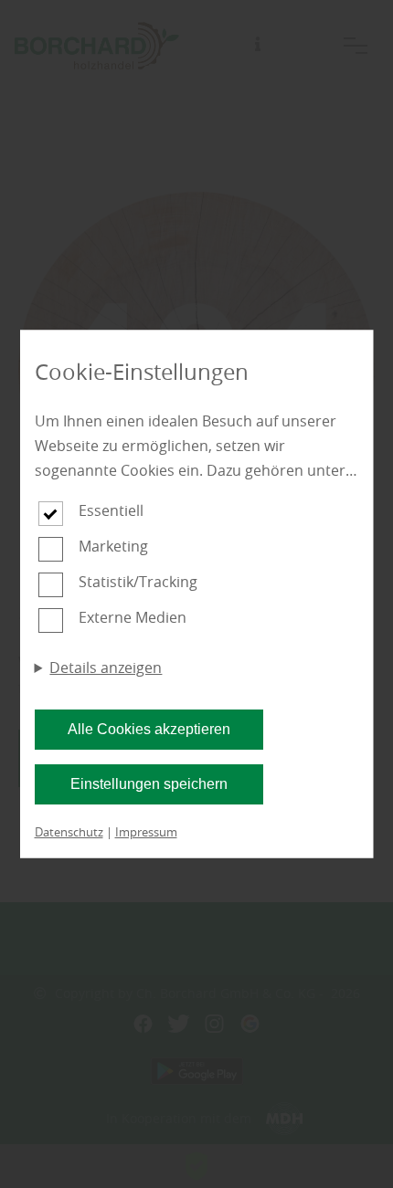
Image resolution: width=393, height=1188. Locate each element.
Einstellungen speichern (149, 784)
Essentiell (111, 510)
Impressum (146, 832)
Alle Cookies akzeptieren (149, 729)
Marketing (113, 546)
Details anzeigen (105, 667)
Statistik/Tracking (138, 582)
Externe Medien (132, 617)
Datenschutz (69, 832)
